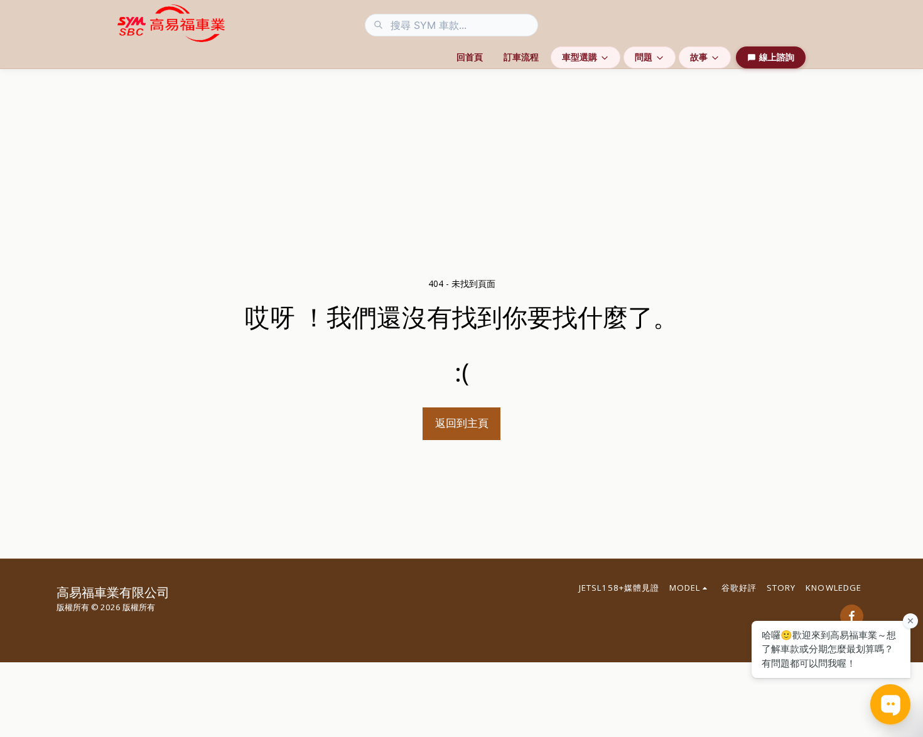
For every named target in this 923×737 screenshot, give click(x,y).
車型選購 (579, 56)
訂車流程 (521, 56)
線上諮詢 (776, 56)
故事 (699, 56)
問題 (643, 56)
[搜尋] (378, 25)
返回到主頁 (461, 423)
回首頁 (469, 56)
